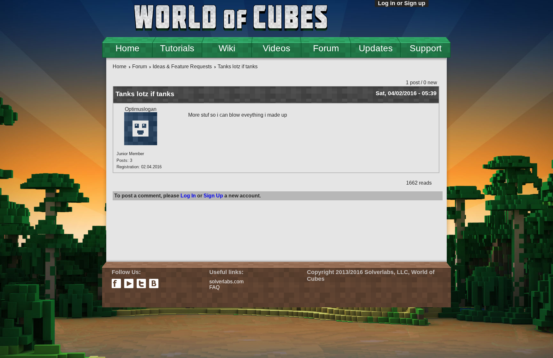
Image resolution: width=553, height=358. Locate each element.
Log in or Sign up (401, 3)
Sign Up (213, 195)
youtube (128, 283)
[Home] (230, 18)
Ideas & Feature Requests (182, 66)
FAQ (214, 287)
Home (128, 48)
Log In (188, 195)
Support (426, 48)
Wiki (227, 48)
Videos (276, 48)
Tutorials (177, 48)
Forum (326, 48)
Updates (376, 48)
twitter (141, 283)
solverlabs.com (226, 281)
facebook (116, 283)
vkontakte (153, 283)
